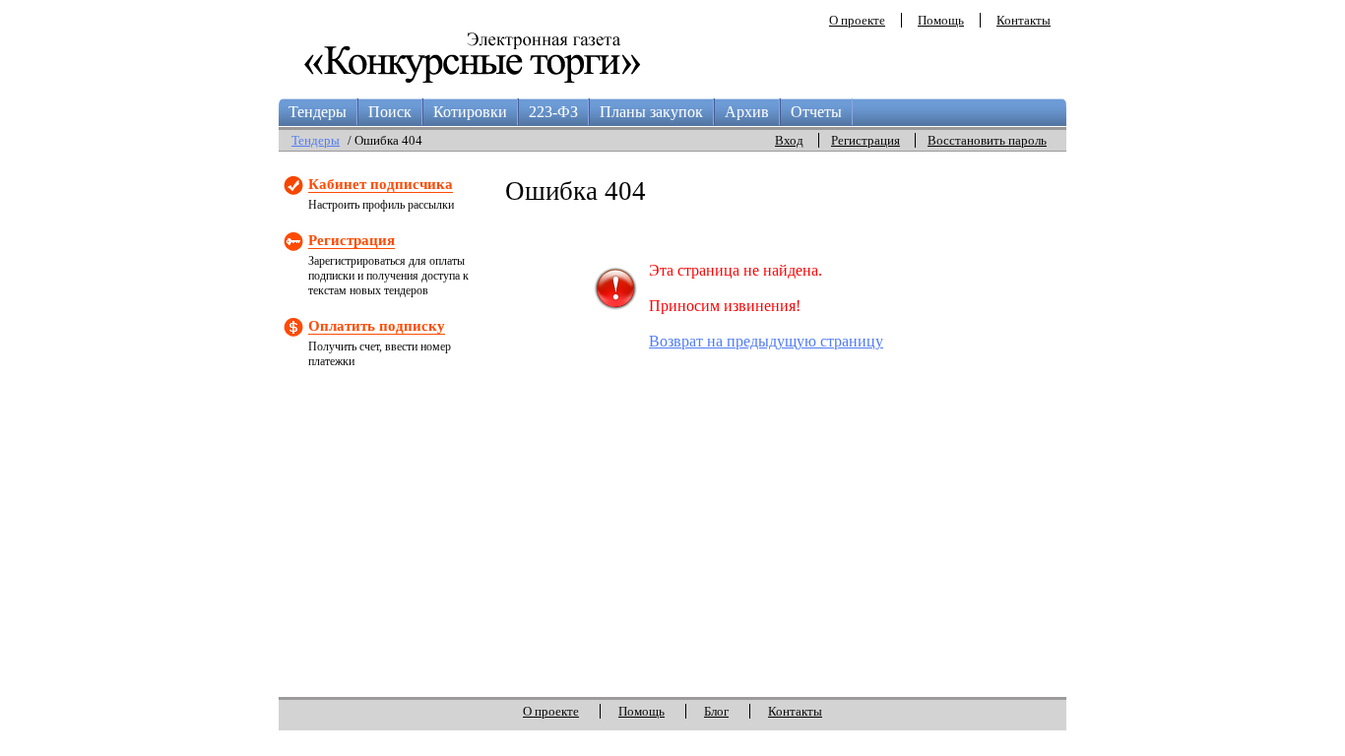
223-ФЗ (553, 111)
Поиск (390, 111)
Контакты (1023, 20)
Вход (789, 140)
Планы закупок (651, 111)
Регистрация (865, 140)
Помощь (941, 20)
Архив (747, 111)
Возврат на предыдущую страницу (766, 341)
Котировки (470, 111)
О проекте (857, 20)
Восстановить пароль (987, 140)
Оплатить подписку (376, 326)
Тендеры (317, 111)
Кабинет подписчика (380, 184)
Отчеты (816, 111)
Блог (716, 711)
